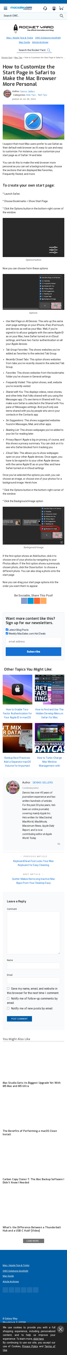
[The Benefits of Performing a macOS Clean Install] (33, 1109)
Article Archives (40, 42)
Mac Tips (31, 95)
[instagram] (42, 844)
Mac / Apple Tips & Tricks (19, 37)
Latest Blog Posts (18, 629)
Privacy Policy (30, 1346)
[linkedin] (47, 844)
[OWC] (34, 28)
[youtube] (51, 844)
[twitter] (33, 844)
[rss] (56, 844)
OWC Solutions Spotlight (48, 37)
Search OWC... (11, 15)
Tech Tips (42, 95)
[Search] (62, 17)
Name (10, 960)
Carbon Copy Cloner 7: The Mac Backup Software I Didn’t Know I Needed (33, 1181)
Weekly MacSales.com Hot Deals (27, 633)
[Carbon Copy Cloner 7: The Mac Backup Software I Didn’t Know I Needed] (33, 1158)
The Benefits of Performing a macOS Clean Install (30, 1132)
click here (38, 1338)
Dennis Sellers (27, 91)
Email (10, 975)
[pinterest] (37, 844)
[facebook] (28, 844)
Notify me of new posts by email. (32, 1008)
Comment (12, 909)
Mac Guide (24, 42)
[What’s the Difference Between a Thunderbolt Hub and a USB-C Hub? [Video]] (33, 1206)
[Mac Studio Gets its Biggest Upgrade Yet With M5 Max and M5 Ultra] (33, 1061)
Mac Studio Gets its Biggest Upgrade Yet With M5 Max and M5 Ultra (32, 1084)
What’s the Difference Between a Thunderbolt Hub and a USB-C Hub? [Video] (32, 1229)
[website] (23, 844)
